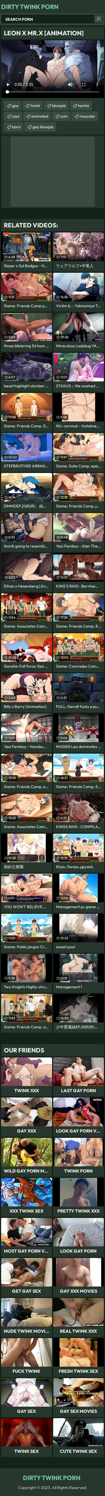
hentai (83, 105)
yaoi (15, 116)
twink (35, 105)
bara (16, 126)
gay (15, 105)
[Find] (98, 19)
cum (63, 116)
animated (39, 116)
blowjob (59, 105)
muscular (87, 116)
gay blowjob (42, 126)
